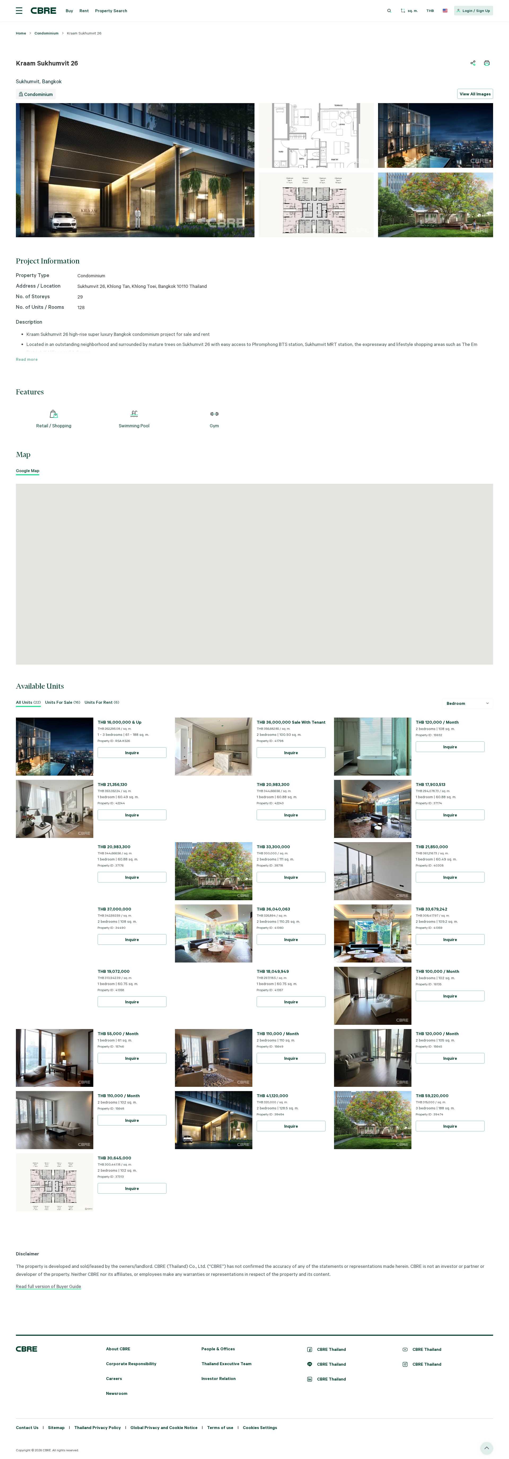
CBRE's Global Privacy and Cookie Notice (236, 774)
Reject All (237, 794)
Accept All (207, 794)
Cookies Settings (296, 794)
